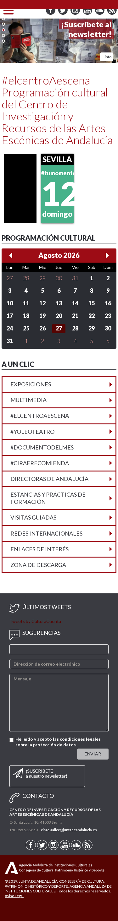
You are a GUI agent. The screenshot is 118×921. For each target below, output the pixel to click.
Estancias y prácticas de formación (48, 498)
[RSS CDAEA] (112, 13)
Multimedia (28, 399)
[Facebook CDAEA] (51, 13)
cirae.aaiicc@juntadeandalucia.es (69, 829)
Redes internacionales (46, 533)
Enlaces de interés (39, 549)
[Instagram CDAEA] (76, 13)
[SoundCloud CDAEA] (100, 13)
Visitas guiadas (33, 517)
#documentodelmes (42, 447)
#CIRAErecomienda (39, 463)
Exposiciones (30, 384)
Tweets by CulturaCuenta (35, 621)
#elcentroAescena (39, 415)
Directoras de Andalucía (49, 478)
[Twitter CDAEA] (63, 13)
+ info (106, 56)
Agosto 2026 (59, 255)
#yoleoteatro (32, 431)
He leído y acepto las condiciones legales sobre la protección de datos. (58, 741)
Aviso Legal (14, 895)
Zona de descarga (38, 564)
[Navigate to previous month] (11, 255)
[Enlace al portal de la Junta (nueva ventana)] (11, 867)
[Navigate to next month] (107, 255)
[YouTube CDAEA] (88, 13)
